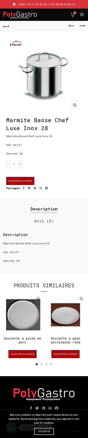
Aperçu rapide (38, 299)
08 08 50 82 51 (65, 4)
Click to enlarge (75, 105)
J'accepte (44, 431)
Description (44, 208)
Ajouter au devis (20, 180)
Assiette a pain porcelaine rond (65, 340)
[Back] (6, 26)
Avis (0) (44, 221)
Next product (82, 26)
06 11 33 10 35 (37, 4)
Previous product (72, 26)
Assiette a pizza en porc (22, 340)
